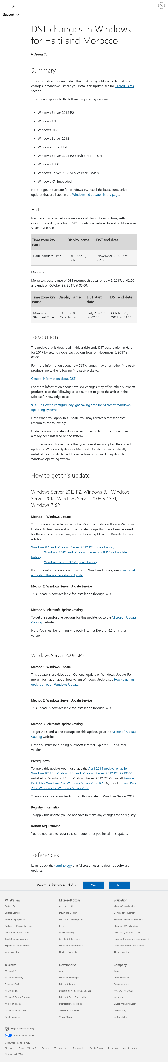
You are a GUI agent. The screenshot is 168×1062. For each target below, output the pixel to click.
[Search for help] (14, 5)
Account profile (66, 906)
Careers (117, 970)
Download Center (68, 912)
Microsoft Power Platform (17, 997)
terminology (63, 865)
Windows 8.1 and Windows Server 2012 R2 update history (72, 547)
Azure (62, 970)
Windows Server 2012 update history (70, 562)
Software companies (69, 1010)
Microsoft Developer (69, 977)
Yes (93, 885)
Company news (121, 984)
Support (9, 14)
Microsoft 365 (12, 990)
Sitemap (9, 1048)
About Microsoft (122, 977)
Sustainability (120, 1016)
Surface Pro (10, 906)
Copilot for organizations (17, 932)
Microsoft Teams (13, 1003)
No (119, 885)
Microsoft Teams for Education (129, 919)
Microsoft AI (11, 970)
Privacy (45, 1048)
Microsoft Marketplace (70, 1003)
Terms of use (60, 1048)
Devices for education (124, 912)
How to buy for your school (127, 932)
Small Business (12, 1016)
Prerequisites (124, 86)
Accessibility (120, 1010)
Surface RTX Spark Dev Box (18, 925)
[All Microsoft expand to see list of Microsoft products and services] (5, 5)
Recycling (113, 1048)
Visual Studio (65, 1016)
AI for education (121, 952)
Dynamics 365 (12, 984)
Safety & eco (96, 1048)
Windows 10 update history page (95, 194)
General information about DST (53, 378)
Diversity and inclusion (125, 1003)
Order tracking (66, 932)
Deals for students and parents (129, 945)
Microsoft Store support (71, 919)
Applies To (40, 54)
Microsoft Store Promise (71, 945)
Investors (118, 997)
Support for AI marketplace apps (75, 990)
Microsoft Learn (67, 984)
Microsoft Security (14, 977)
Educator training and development (131, 938)
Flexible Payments (68, 952)
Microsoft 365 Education (126, 925)
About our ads (130, 1048)
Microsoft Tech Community (72, 997)
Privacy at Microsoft (123, 990)
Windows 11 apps (13, 952)
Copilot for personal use (17, 938)
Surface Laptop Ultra (15, 919)
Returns (63, 925)
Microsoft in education (125, 906)
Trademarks (78, 1048)
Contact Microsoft (27, 1048)
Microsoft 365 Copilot (15, 1010)
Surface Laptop (12, 912)
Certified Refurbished (69, 938)
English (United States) (22, 1028)
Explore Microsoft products (18, 945)
